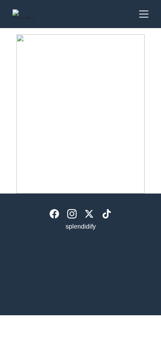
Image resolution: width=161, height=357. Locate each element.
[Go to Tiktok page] (106, 213)
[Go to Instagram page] (72, 213)
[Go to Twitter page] (89, 213)
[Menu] (143, 14)
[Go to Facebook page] (54, 213)
